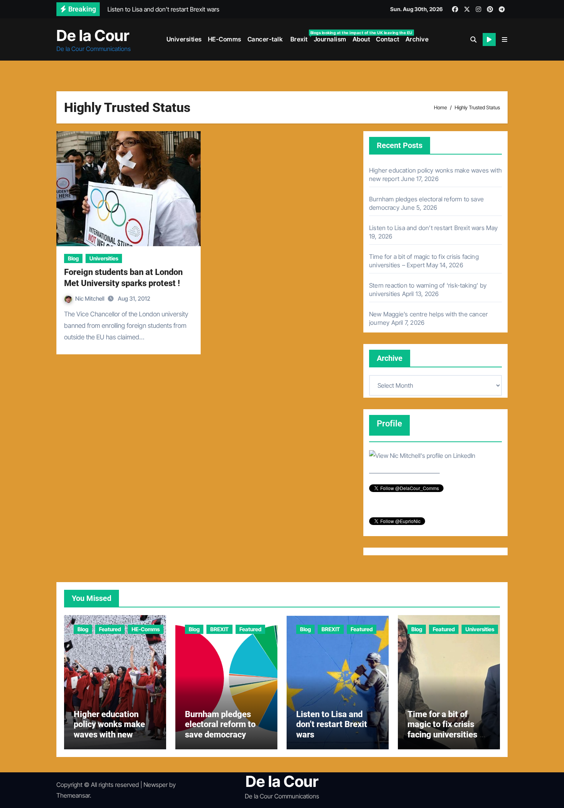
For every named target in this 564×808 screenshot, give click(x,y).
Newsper (155, 784)
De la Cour (92, 35)
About (361, 39)
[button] (504, 39)
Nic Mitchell (90, 298)
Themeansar (73, 795)
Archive (417, 39)
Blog (73, 258)
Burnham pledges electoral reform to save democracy (220, 724)
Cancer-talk (265, 39)
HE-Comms (224, 39)
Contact (387, 39)
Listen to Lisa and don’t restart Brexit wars (427, 228)
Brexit (300, 36)
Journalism (330, 39)
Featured (110, 629)
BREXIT (219, 629)
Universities (184, 39)
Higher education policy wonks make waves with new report (109, 729)
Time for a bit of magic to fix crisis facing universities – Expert (446, 729)
